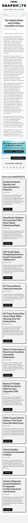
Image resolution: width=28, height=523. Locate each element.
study (4, 95)
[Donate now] (14, 141)
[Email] (23, 167)
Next (23, 14)
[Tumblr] (20, 167)
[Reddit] (10, 167)
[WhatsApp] (17, 167)
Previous (5, 14)
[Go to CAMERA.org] (14, 158)
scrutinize (11, 131)
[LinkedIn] (13, 167)
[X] (7, 167)
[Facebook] (4, 167)
